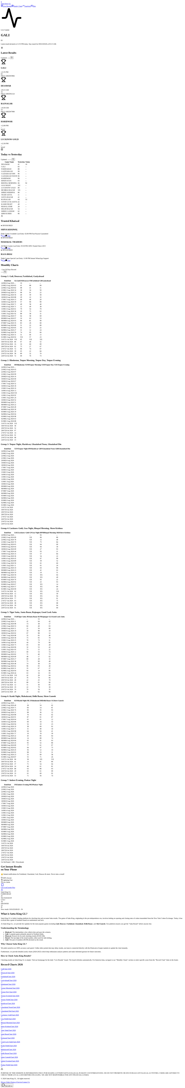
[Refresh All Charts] (5, 272)
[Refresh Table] (13, 159)
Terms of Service (16, 1082)
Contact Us (26, 1082)
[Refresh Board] (11, 57)
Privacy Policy (6, 1082)
